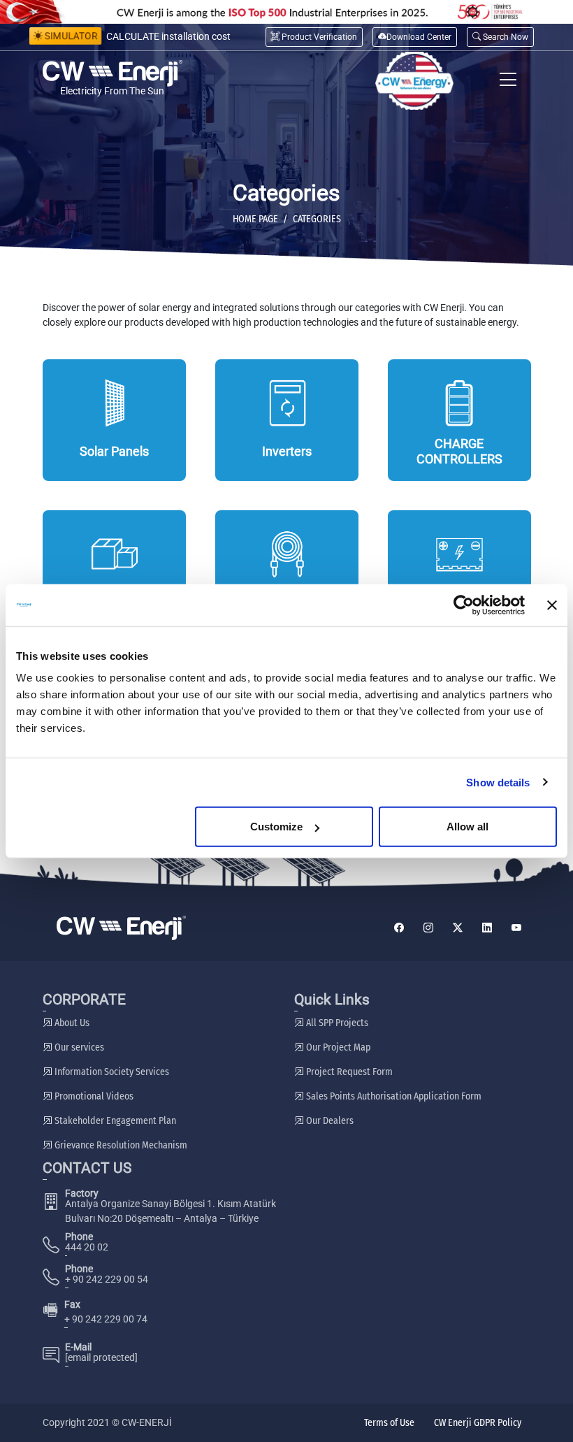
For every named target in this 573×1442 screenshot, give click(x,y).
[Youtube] (516, 928)
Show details (498, 782)
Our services (78, 1047)
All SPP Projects (336, 1023)
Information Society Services (110, 1072)
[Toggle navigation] (508, 81)
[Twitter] (457, 928)
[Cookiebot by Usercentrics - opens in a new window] (463, 604)
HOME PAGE (255, 219)
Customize (276, 826)
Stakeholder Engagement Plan (114, 1121)
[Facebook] (399, 928)
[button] (500, 36)
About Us (70, 1023)
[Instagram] (428, 928)
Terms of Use (389, 1423)
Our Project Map (337, 1047)
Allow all (467, 826)
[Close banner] (552, 605)
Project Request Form (348, 1072)
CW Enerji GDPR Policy (477, 1423)
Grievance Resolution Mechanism (119, 1145)
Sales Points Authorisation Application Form (392, 1096)
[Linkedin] (487, 928)
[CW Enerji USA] (414, 81)
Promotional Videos (92, 1096)
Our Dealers (329, 1121)
